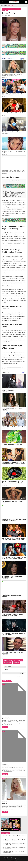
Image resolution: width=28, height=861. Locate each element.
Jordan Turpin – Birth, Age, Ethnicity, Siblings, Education (13, 193)
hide (17, 180)
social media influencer (8, 662)
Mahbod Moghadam (12, 367)
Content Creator (12, 660)
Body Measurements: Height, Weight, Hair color (12, 196)
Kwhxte (19, 367)
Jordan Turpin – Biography (8, 191)
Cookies (16, 857)
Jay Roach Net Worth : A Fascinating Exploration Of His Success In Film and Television (14, 844)
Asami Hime (4, 803)
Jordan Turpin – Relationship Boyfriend (10, 194)
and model (5, 660)
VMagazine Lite (14, 859)
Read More (5, 774)
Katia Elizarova (5, 765)
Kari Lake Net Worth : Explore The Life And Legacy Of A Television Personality (14, 848)
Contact (9, 857)
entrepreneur (19, 660)
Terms (12, 857)
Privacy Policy (21, 857)
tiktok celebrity (5, 10)
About (5, 857)
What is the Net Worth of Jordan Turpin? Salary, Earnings (14, 192)
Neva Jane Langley (6, 718)
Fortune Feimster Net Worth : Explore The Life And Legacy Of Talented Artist (13, 852)
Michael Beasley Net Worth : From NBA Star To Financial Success (14, 836)
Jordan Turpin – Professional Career (10, 195)
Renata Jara (5, 368)
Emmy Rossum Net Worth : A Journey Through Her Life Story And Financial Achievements (14, 840)
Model (4, 684)
